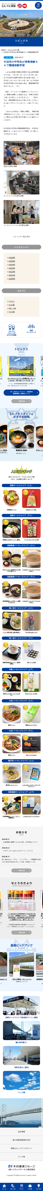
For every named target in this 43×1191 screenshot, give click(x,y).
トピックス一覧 (13, 50)
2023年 (12, 268)
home (3, 50)
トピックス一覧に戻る (21, 236)
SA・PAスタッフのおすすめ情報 (12, 330)
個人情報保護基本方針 (21, 1140)
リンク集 (21, 1157)
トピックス (39, 1187)
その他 (12, 312)
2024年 (12, 265)
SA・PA (12, 308)
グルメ (12, 301)
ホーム (4, 1187)
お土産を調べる (30, 1187)
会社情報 (21, 1132)
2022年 (12, 272)
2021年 (12, 275)
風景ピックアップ (31, 330)
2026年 (12, 258)
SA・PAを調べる (13, 1187)
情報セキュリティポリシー (21, 1148)
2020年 (12, 279)
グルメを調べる (21, 1187)
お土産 (12, 305)
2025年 (12, 261)
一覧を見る (21, 401)
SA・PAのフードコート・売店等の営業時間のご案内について (21, 392)
